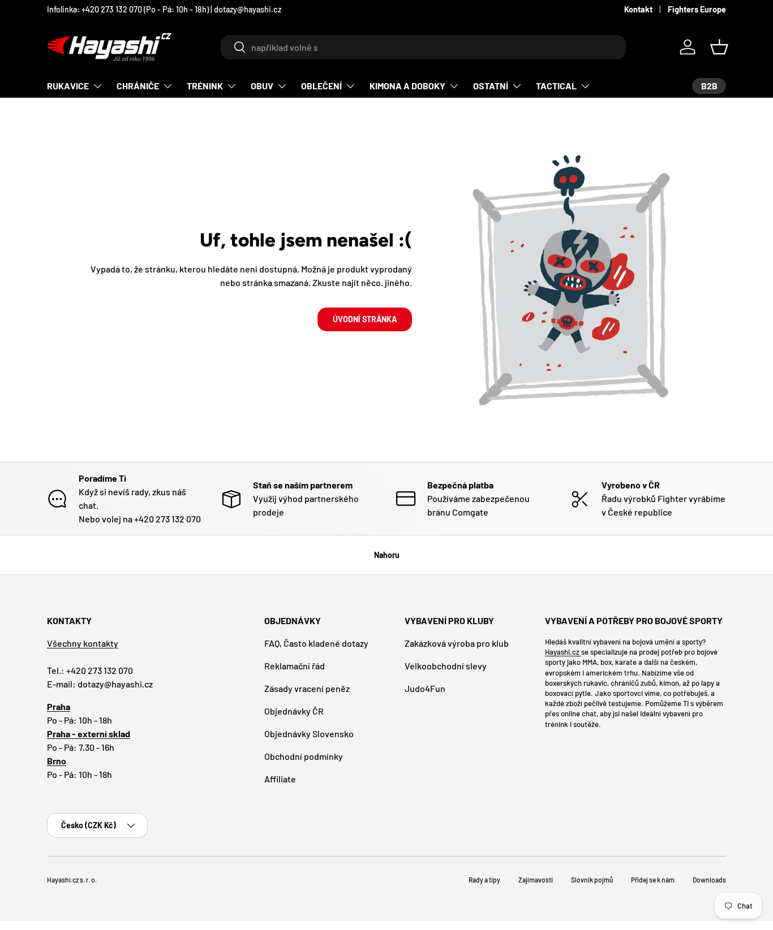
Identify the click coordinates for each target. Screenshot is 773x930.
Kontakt (638, 9)
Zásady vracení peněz (307, 688)
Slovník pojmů (592, 880)
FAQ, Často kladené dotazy (316, 643)
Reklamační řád (294, 665)
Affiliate (280, 778)
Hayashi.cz (563, 651)
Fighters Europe (697, 9)
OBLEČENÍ (321, 85)
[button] (719, 46)
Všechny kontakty (82, 643)
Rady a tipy (484, 880)
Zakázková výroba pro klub (457, 643)
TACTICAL (556, 85)
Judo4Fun (425, 688)
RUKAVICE (68, 85)
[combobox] (423, 47)
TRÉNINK (205, 85)
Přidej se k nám (653, 880)
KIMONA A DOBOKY (407, 85)
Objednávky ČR (294, 711)
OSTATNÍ (490, 85)
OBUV (262, 85)
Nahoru (387, 555)
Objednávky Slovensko (309, 733)
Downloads (709, 880)
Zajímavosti (535, 880)
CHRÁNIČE (138, 85)
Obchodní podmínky (303, 756)
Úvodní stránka (365, 319)
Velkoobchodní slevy (446, 665)
